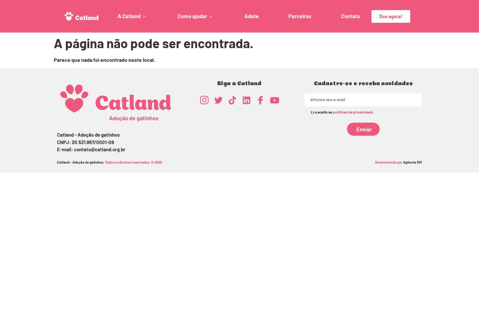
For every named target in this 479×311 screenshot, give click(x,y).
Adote (251, 16)
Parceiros (299, 16)
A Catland (129, 16)
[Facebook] (260, 100)
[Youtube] (274, 100)
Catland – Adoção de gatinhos (80, 162)
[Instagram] (204, 100)
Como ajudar (192, 16)
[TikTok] (232, 100)
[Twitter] (218, 100)
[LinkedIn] (246, 100)
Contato (350, 16)
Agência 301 (412, 162)
